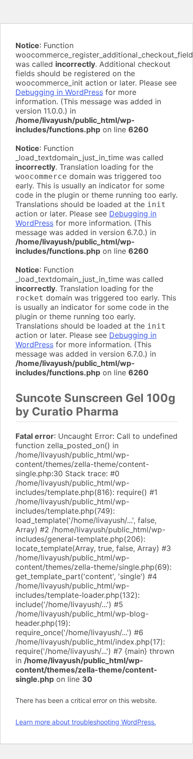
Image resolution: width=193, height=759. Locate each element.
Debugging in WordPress (59, 92)
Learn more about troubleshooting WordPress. (85, 722)
